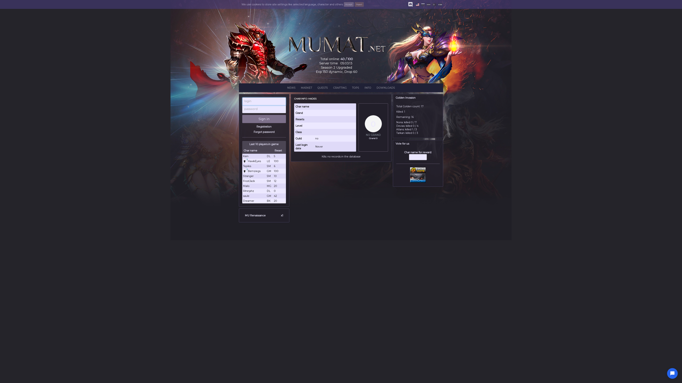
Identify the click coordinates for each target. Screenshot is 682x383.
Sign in (264, 119)
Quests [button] (322, 87)
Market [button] (306, 87)
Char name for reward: (418, 152)
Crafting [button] (340, 87)
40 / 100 (346, 59)
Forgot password (264, 132)
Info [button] (367, 87)
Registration (264, 126)
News (291, 87)
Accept (348, 4)
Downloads (386, 87)
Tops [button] (355, 87)
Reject (359, 4)
